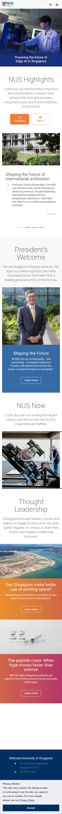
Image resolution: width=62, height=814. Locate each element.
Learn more (31, 380)
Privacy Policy (27, 800)
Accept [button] (31, 807)
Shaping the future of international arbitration (28, 176)
